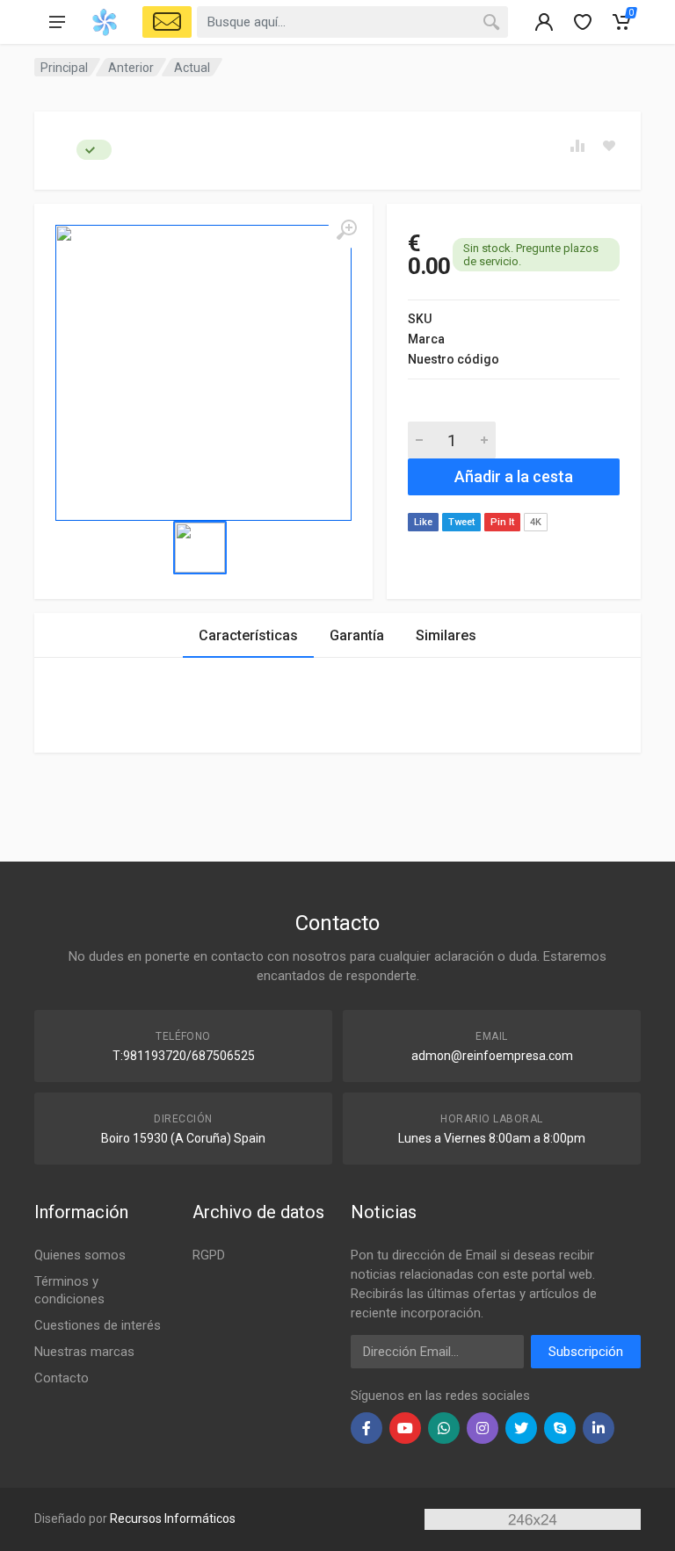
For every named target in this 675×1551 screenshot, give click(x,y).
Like (423, 522)
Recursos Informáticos (173, 1518)
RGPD (208, 1255)
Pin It (502, 522)
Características (248, 635)
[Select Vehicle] (167, 22)
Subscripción (585, 1352)
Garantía (357, 635)
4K (535, 522)
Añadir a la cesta (513, 476)
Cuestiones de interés (97, 1325)
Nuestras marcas (84, 1352)
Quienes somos (80, 1255)
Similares (446, 635)
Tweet (461, 522)
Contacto (61, 1378)
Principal (64, 68)
